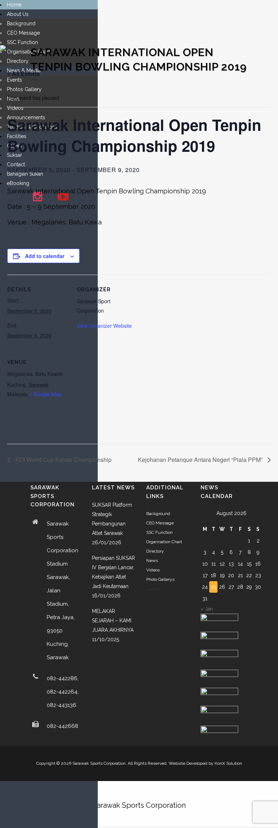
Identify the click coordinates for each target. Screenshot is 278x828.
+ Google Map (45, 394)
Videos (153, 569)
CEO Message (160, 522)
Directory (155, 551)
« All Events (23, 73)
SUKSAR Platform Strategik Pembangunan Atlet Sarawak (112, 519)
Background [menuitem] (21, 23)
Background (158, 513)
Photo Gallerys (160, 579)
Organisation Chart (164, 541)
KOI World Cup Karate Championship (62, 459)
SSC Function (159, 532)
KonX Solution (228, 763)
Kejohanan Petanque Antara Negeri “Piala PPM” (201, 459)
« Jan (207, 609)
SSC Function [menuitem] (22, 42)
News (152, 560)
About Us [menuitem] (18, 14)
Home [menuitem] (14, 5)
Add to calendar (44, 255)
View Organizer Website (104, 325)
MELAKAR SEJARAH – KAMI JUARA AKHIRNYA (113, 620)
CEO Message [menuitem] (23, 33)
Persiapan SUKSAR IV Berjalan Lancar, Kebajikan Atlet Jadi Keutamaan (113, 572)
